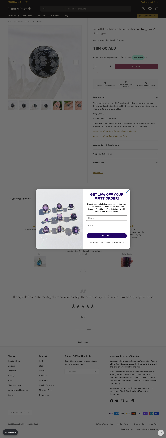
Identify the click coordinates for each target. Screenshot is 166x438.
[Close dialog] (127, 191)
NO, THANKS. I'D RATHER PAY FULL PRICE (107, 243)
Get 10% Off (106, 236)
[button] (10, 432)
